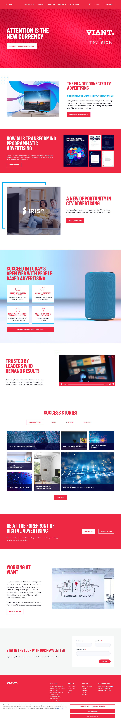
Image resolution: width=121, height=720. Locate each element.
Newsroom (85, 690)
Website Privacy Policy (104, 690)
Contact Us (109, 4)
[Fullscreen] (113, 384)
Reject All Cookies (93, 711)
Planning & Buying (55, 696)
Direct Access (54, 690)
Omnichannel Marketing (56, 692)
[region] (60, 711)
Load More (60, 497)
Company (41, 4)
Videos (70, 690)
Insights (61, 4)
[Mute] (110, 384)
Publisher (87, 422)
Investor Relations (87, 686)
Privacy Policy (59, 708)
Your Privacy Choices (104, 686)
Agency (53, 422)
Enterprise (70, 422)
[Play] (62, 384)
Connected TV (54, 694)
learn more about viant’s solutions (30, 329)
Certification (74, 4)
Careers (51, 4)
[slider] (86, 384)
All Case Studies (35, 422)
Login (97, 4)
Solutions (29, 4)
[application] (87, 370)
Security (84, 694)
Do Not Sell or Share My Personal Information (92, 706)
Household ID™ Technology (57, 688)
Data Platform (54, 699)
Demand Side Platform (56, 686)
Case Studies (71, 688)
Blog (69, 692)
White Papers (71, 686)
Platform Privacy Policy (104, 688)
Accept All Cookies (92, 716)
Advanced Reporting (55, 701)
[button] (87, 370)
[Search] (90, 4)
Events (84, 692)
